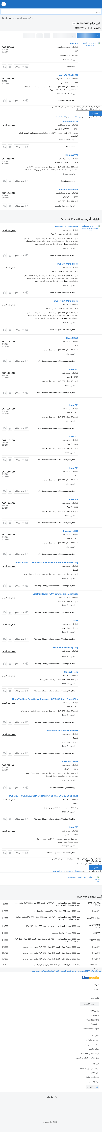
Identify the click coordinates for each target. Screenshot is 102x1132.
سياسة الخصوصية (74, 117)
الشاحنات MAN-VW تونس (41, 971)
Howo (75, 621)
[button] (3, 4)
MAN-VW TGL (71, 155)
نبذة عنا (96, 989)
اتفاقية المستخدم (59, 117)
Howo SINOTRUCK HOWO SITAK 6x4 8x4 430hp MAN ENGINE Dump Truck (43, 796)
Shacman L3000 (70, 531)
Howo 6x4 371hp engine (67, 264)
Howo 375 (73, 500)
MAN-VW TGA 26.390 (68, 75)
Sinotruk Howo (71, 672)
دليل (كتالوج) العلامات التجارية (87, 1058)
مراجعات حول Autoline (90, 1053)
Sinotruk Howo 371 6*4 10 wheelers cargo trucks (55, 594)
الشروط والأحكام (92, 1040)
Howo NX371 (72, 338)
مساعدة (96, 993)
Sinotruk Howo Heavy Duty (65, 647)
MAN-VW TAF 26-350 (68, 189)
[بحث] (3, 11)
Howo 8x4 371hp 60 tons (66, 227)
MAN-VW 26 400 (70, 121)
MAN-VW (74, 44)
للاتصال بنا (95, 998)
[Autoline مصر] (86, 4)
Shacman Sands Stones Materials (62, 731)
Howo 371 (73, 369)
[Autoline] (2, 18)
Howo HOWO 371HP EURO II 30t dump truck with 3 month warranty (47, 562)
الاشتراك (95, 113)
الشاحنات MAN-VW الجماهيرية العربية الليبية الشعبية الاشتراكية (77, 971)
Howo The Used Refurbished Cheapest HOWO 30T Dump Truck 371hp (45, 699)
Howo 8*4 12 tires (70, 762)
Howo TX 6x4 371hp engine (65, 301)
